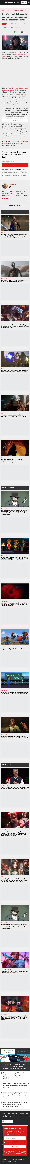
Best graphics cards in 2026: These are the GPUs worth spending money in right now (16, 1085)
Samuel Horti (11, 23)
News (3, 24)
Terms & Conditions (14, 1153)
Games (3, 10)
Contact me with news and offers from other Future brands (15, 1142)
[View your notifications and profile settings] (14, 2)
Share (5, 32)
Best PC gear (12, 6)
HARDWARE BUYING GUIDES (8, 1051)
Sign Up (15, 1146)
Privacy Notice (22, 171)
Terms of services (20, 169)
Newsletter (25, 32)
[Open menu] (2, 2)
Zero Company (24, 6)
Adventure (9, 10)
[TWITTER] (10, 187)
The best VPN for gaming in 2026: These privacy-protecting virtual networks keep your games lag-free (14, 1066)
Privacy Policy (20, 1152)
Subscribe (23, 2)
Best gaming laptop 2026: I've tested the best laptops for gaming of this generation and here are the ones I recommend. (15, 1095)
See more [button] (15, 120)
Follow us (17, 32)
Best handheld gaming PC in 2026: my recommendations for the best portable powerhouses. (15, 1104)
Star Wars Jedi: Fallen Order (20, 10)
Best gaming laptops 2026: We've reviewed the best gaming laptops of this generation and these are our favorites (15, 1076)
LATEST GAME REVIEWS (22, 1051)
